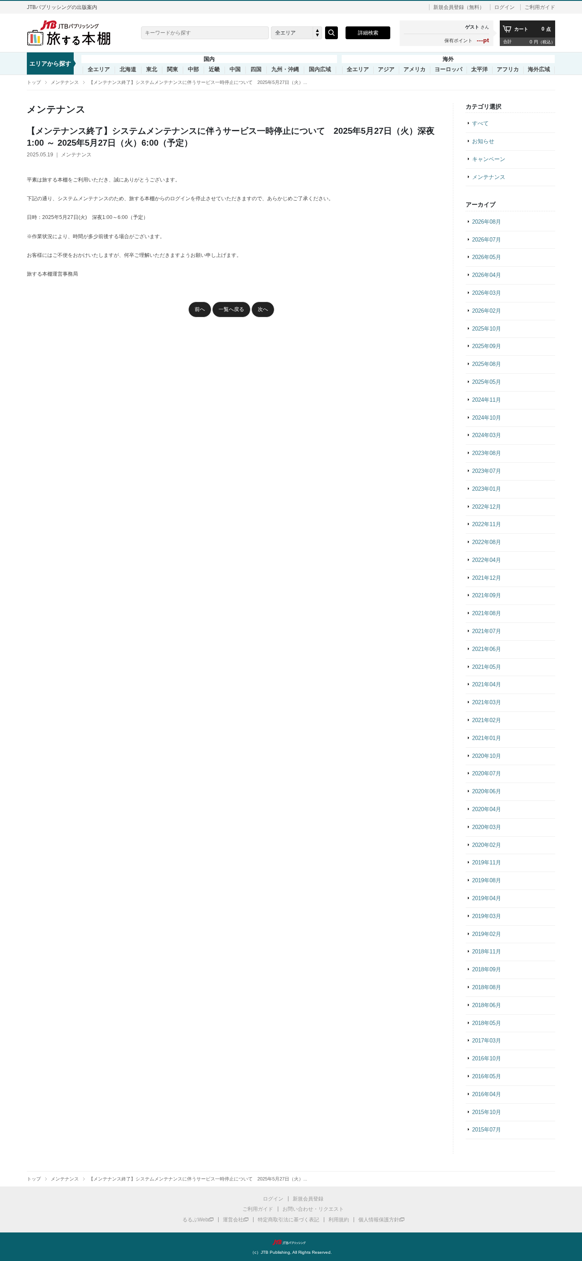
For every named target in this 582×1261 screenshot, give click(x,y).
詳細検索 (368, 33)
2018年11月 (486, 951)
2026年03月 (486, 293)
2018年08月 (486, 987)
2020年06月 (486, 791)
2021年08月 (486, 613)
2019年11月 (486, 862)
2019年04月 (486, 898)
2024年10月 (486, 418)
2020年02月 (486, 845)
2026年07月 (486, 239)
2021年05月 (486, 667)
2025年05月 (486, 382)
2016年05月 (486, 1076)
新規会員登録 (308, 1199)
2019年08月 (486, 880)
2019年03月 (486, 916)
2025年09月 (486, 346)
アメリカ (414, 69)
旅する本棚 (74, 33)
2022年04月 (486, 560)
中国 (235, 69)
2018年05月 (486, 1023)
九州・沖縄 (285, 69)
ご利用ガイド (539, 7)
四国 (256, 69)
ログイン (504, 7)
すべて (480, 123)
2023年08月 (486, 453)
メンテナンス (65, 82)
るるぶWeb (195, 1220)
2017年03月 (486, 1040)
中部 (193, 69)
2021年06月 (486, 649)
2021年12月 (486, 578)
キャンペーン (488, 159)
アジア (386, 69)
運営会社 (233, 1220)
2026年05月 (486, 257)
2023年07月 (486, 471)
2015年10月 (486, 1112)
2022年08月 (486, 542)
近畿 (214, 69)
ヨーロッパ (448, 69)
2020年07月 (486, 773)
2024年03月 (486, 435)
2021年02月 (486, 720)
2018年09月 (486, 969)
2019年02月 (486, 934)
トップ (34, 82)
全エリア (99, 69)
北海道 (128, 69)
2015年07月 (486, 1129)
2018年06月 (486, 1005)
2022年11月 (486, 524)
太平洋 (479, 69)
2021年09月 (486, 595)
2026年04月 (486, 275)
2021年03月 (486, 702)
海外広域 (539, 69)
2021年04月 (486, 684)
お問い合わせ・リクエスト (313, 1209)
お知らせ (483, 141)
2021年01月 (486, 738)
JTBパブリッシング (291, 1242)
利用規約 (338, 1220)
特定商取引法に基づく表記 (288, 1220)
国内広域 (320, 69)
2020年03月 (486, 827)
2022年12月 (486, 507)
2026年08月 (486, 222)
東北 (151, 69)
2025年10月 (486, 328)
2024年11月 (486, 400)
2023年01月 (486, 489)
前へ (200, 309)
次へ (263, 309)
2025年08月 (486, 364)
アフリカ (508, 69)
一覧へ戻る (231, 309)
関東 (172, 69)
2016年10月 (486, 1058)
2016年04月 (486, 1094)
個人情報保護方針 (378, 1220)
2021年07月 (486, 631)
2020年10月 (486, 756)
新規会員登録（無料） (458, 7)
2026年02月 (486, 311)
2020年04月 (486, 809)
